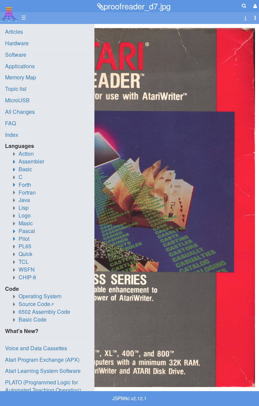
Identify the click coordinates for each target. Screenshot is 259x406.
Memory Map (20, 77)
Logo (25, 215)
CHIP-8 (27, 277)
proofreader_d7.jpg (137, 6)
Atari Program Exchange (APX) (42, 359)
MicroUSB (17, 100)
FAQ (10, 123)
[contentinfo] (245, 17)
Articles (14, 31)
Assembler (31, 161)
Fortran (27, 192)
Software (15, 54)
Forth (25, 184)
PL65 (25, 246)
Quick (25, 254)
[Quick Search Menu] (244, 5)
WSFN (27, 269)
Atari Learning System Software (43, 371)
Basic (25, 169)
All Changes (20, 112)
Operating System (40, 296)
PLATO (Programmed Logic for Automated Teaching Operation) (43, 386)
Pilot (24, 239)
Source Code (34, 304)
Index (11, 134)
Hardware (17, 43)
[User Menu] (254, 6)
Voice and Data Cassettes (36, 348)
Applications (20, 66)
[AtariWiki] (9, 12)
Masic (26, 223)
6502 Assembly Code (44, 311)
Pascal (27, 231)
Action (26, 153)
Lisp (24, 207)
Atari (9, 14)
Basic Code (33, 319)
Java (24, 200)
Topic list (15, 89)
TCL (24, 261)
